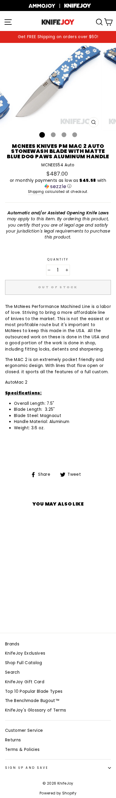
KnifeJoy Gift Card (24, 682)
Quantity (58, 259)
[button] (58, 183)
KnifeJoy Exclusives (25, 653)
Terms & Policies (22, 749)
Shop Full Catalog (23, 663)
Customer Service (24, 730)
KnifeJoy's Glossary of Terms (35, 710)
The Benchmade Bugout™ (32, 701)
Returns (13, 740)
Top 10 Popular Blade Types (34, 691)
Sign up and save (26, 768)
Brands (12, 644)
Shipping (36, 191)
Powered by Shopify (58, 793)
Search (12, 672)
